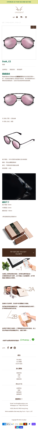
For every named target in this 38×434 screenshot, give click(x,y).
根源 (19, 390)
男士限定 (19, 359)
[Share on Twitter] (11, 348)
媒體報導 (19, 394)
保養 (19, 375)
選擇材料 (19, 392)
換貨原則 (19, 379)
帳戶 (14, 17)
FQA (19, 377)
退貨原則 (12, 69)
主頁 (3, 22)
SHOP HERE (19, 363)
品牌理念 (4, 69)
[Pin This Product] (15, 348)
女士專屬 (19, 361)
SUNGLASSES (10, 22)
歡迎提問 (19, 69)
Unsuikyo (23, 420)
